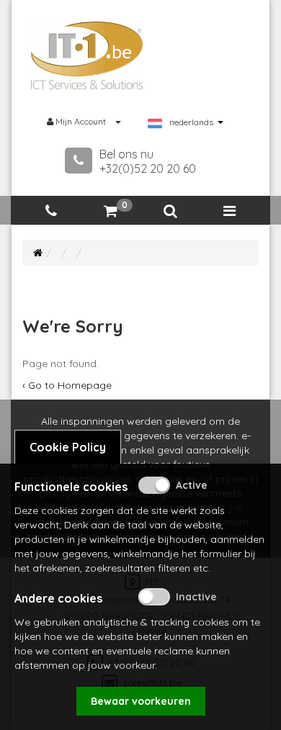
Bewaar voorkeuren (141, 701)
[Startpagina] (38, 252)
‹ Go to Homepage (67, 385)
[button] (170, 211)
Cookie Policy (68, 447)
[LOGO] (87, 55)
